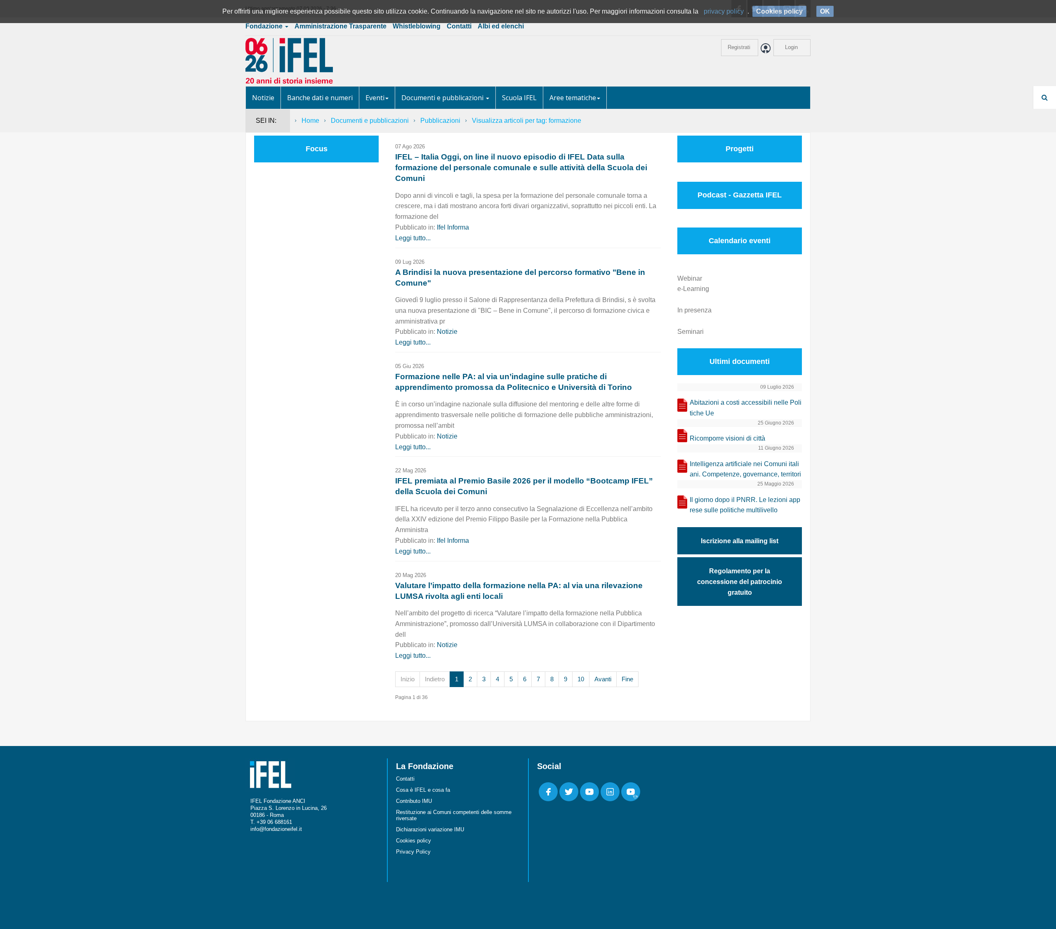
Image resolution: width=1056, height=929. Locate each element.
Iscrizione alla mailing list (739, 540)
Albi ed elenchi (501, 26)
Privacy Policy (413, 852)
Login (791, 47)
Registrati (739, 47)
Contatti (459, 26)
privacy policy (724, 11)
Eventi (374, 97)
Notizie (263, 97)
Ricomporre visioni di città (727, 438)
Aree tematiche (572, 97)
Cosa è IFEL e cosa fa (423, 790)
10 (581, 679)
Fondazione (264, 26)
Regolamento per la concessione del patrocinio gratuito (739, 582)
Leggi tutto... (413, 238)
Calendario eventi (740, 241)
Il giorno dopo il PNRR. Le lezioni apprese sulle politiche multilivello (745, 505)
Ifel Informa (453, 227)
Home (310, 120)
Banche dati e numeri (320, 97)
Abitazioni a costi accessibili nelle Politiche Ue (745, 408)
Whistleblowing (417, 26)
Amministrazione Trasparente (341, 26)
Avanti (602, 679)
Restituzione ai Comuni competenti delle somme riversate (454, 815)
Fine (627, 679)
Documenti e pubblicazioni (443, 97)
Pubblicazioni (440, 120)
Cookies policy (413, 841)
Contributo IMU (414, 801)
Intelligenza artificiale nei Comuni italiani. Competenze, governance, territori (745, 469)
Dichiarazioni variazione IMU (430, 829)
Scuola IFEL (519, 97)
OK (825, 11)
